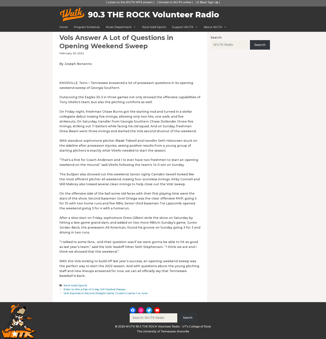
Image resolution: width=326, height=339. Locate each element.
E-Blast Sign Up (207, 2)
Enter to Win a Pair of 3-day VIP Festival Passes (94, 289)
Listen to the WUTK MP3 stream (130, 2)
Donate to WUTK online (174, 2)
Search (216, 37)
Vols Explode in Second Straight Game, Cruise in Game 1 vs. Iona (105, 293)
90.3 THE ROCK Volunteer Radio (153, 14)
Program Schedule (87, 27)
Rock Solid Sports (154, 27)
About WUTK (213, 27)
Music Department (119, 27)
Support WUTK (182, 27)
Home (63, 27)
